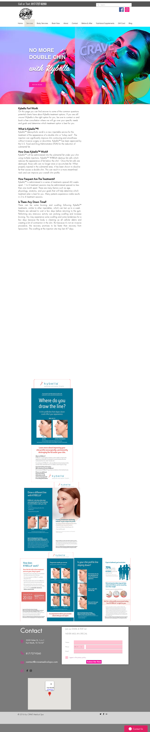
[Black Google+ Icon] (107, 714)
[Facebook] (121, 9)
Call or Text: (32, 4)
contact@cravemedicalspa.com (42, 661)
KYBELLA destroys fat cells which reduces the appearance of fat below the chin (48, 159)
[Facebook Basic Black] (104, 714)
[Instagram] (127, 9)
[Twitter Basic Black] (100, 714)
